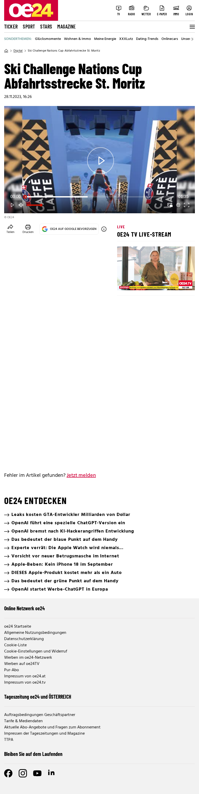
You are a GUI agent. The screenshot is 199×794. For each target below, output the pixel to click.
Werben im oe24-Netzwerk (28, 657)
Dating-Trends (147, 39)
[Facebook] (8, 773)
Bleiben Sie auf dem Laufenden (33, 754)
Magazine (66, 26)
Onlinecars (169, 39)
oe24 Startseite (17, 626)
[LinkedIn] (52, 773)
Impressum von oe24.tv (25, 682)
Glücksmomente (48, 39)
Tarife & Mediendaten (23, 721)
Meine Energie (105, 39)
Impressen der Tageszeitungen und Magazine (44, 733)
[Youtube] (37, 773)
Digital (18, 51)
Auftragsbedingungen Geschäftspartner (39, 715)
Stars (46, 26)
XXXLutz (126, 39)
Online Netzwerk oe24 (24, 608)
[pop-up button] (178, 205)
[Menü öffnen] (192, 26)
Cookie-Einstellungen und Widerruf (35, 651)
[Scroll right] (192, 39)
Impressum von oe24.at (25, 676)
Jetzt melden (81, 475)
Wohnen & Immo (77, 39)
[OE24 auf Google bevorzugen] (104, 229)
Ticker (11, 26)
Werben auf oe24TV (21, 664)
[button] (100, 160)
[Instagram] (23, 773)
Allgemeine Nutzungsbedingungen (35, 632)
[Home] (6, 51)
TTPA (8, 739)
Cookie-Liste (15, 645)
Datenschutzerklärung (24, 639)
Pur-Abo (11, 670)
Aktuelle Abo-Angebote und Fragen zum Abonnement (52, 727)
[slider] (99, 197)
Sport (29, 26)
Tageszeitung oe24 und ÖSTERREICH (37, 696)
